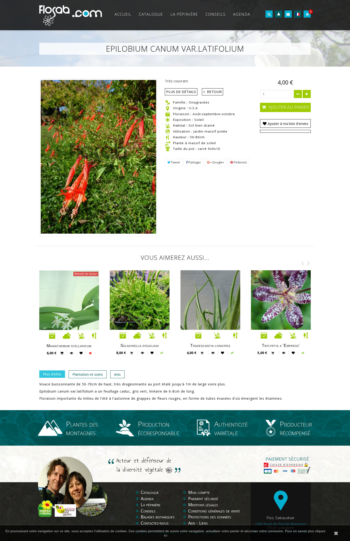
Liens (203, 523)
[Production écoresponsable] (127, 428)
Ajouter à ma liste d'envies (287, 123)
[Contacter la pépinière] (288, 14)
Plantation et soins (87, 374)
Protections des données (209, 517)
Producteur (296, 428)
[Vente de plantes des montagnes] (52, 428)
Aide (192, 523)
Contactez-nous (155, 523)
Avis (117, 374)
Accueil (123, 14)
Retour (214, 91)
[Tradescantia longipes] (218, 327)
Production (158, 428)
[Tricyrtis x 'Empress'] (288, 300)
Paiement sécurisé (203, 498)
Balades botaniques (158, 517)
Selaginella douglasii (139, 345)
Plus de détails (181, 91)
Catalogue (151, 14)
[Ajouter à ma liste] (81, 353)
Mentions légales (203, 504)
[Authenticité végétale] (206, 428)
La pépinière (184, 14)
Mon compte (199, 492)
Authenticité (231, 428)
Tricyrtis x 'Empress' (281, 345)
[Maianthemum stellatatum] (77, 327)
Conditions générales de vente (214, 511)
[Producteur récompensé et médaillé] (272, 428)
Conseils (215, 14)
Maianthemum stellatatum (69, 346)
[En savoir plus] (71, 353)
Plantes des (82, 428)
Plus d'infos (52, 374)
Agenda (241, 14)
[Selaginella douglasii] (147, 300)
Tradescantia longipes (210, 345)
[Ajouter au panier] (132, 353)
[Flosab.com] (70, 15)
